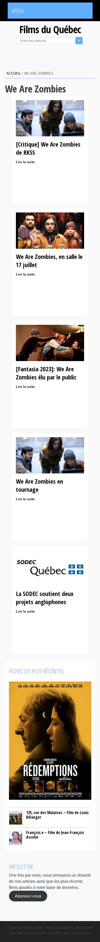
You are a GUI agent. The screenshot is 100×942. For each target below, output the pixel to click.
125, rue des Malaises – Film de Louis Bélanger (57, 815)
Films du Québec (50, 29)
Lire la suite (25, 162)
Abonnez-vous (28, 896)
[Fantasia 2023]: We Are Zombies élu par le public (46, 373)
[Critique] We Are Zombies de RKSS (48, 148)
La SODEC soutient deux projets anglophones (44, 597)
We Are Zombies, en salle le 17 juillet (49, 260)
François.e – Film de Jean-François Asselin (55, 835)
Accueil (13, 73)
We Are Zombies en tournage (39, 485)
